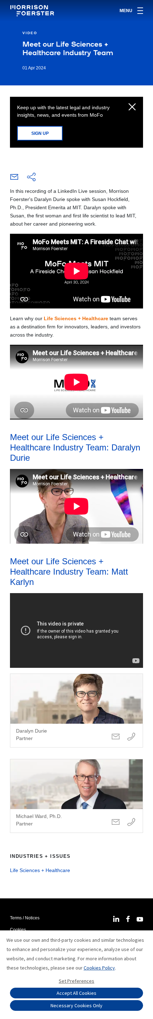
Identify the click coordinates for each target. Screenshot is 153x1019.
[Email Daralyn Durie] (115, 737)
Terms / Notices (24, 917)
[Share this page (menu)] (31, 177)
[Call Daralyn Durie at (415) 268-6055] (131, 737)
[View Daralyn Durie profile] (76, 710)
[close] (132, 107)
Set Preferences (76, 981)
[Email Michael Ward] (115, 822)
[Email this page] (14, 178)
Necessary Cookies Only (76, 1005)
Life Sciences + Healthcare (76, 318)
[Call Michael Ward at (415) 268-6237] (131, 822)
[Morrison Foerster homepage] (33, 10)
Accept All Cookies (76, 993)
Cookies (18, 929)
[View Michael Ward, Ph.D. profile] (76, 796)
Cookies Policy (99, 968)
